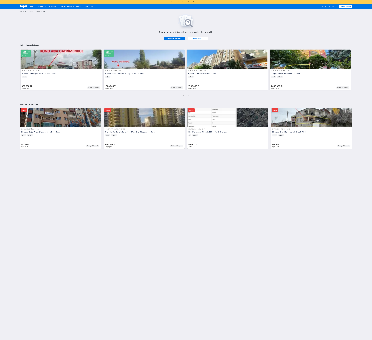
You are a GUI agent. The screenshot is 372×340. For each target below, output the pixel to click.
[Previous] (22, 68)
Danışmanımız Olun (67, 6)
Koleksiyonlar (53, 6)
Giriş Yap (332, 6)
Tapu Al (78, 6)
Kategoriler (41, 6)
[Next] (350, 68)
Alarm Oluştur (198, 38)
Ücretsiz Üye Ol (346, 6)
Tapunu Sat (88, 6)
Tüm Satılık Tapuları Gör (175, 38)
